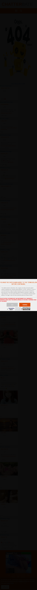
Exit (12, 305)
